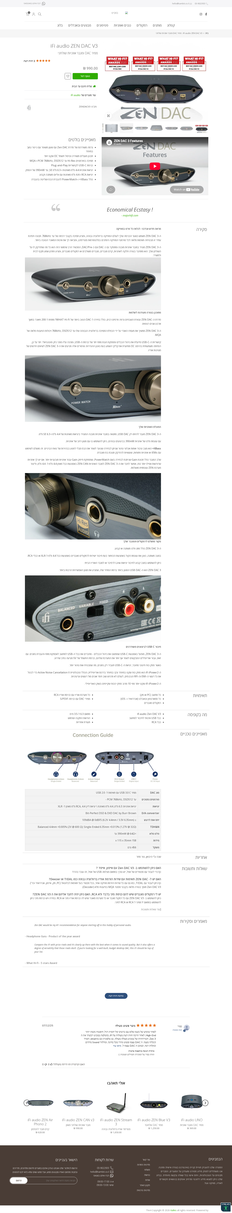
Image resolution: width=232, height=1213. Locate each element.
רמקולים (142, 25)
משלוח (147, 1169)
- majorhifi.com (129, 215)
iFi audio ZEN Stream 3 (116, 1121)
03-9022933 (199, 3)
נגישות (147, 1174)
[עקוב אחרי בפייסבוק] (206, 14)
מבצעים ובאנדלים (79, 25)
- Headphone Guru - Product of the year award (52, 936)
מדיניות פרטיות (143, 1190)
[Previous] (205, 1103)
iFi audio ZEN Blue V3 (153, 1119)
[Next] (27, 1103)
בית (206, 33)
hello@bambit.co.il (180, 3)
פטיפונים (102, 25)
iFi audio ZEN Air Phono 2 (40, 1121)
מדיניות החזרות (143, 1164)
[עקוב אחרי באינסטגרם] (200, 14)
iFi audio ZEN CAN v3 (78, 1119)
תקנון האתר (145, 1185)
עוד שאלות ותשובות (150, 909)
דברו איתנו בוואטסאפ (32, 3)
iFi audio (75, 95)
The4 (148, 1210)
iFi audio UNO (191, 1119)
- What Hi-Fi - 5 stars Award (41, 963)
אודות (147, 1179)
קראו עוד (117, 1045)
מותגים (157, 25)
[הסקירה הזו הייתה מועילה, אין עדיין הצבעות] (51, 1064)
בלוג (60, 25)
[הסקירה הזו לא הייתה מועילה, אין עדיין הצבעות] (46, 1064)
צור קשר (146, 1159)
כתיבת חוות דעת (116, 995)
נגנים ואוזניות (122, 25)
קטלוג (171, 25)
